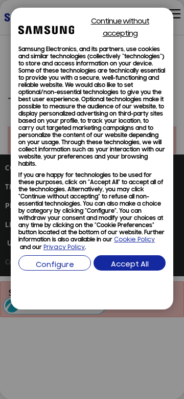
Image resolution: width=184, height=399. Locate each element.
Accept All (130, 265)
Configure (55, 265)
